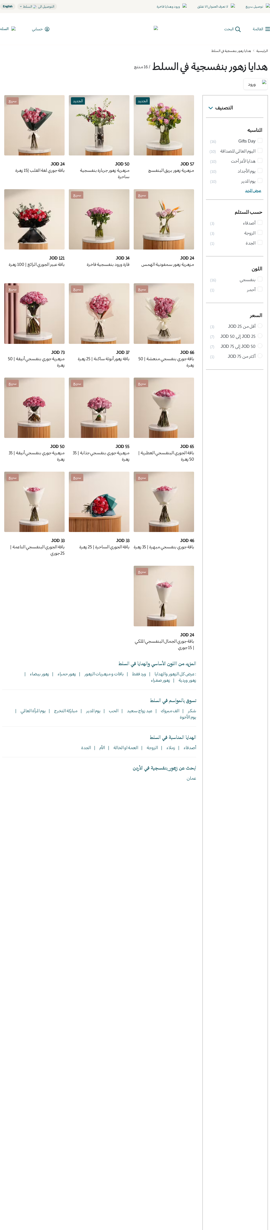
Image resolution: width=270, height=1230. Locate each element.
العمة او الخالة (125, 747)
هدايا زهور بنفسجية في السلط (231, 50)
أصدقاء (189, 747)
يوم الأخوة (188, 717)
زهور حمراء (66, 673)
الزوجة (152, 747)
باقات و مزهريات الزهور (103, 673)
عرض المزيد (253, 190)
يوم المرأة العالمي (33, 710)
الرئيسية (262, 50)
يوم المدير (92, 710)
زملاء (170, 747)
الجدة (86, 747)
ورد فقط (138, 673)
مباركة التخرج (65, 710)
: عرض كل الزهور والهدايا (174, 673)
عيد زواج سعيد (139, 710)
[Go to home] (138, 29)
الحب (113, 710)
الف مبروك (169, 710)
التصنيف (224, 107)
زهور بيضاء (39, 673)
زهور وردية (186, 680)
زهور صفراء (160, 680)
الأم (101, 747)
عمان (191, 778)
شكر (191, 710)
